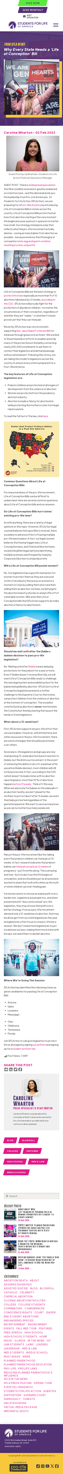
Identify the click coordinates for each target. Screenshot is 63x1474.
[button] (55, 25)
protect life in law (13, 295)
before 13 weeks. (22, 783)
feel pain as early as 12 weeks (32, 866)
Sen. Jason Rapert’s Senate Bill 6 (34, 330)
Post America (31, 204)
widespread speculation (42, 184)
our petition (39, 1044)
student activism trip (24, 1048)
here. (46, 416)
